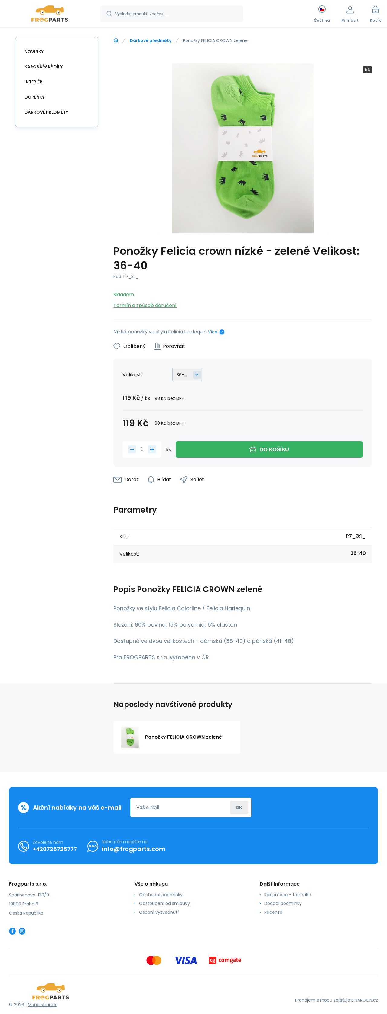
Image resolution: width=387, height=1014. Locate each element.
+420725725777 (55, 849)
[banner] (49, 14)
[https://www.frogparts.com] (115, 40)
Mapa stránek (42, 1005)
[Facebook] (12, 931)
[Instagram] (22, 931)
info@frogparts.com (133, 849)
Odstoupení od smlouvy (164, 903)
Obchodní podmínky (161, 895)
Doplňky (34, 97)
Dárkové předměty (150, 40)
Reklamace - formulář (287, 895)
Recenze (273, 912)
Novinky (34, 52)
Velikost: (132, 374)
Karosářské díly (43, 67)
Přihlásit (239, 807)
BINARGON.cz (364, 1000)
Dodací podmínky (283, 903)
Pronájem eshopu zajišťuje (322, 1000)
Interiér (33, 82)
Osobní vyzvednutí (159, 912)
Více (212, 332)
